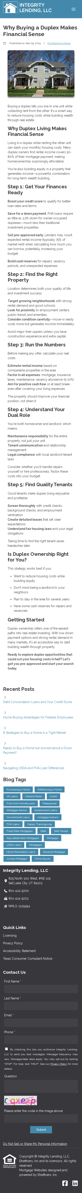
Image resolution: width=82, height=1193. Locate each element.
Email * (9, 1015)
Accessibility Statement (19, 951)
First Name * (12, 981)
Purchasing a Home (58, 43)
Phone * (9, 1032)
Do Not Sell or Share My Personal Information (35, 1144)
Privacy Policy (13, 943)
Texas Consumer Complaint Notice (27, 958)
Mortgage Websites (33, 1170)
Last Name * (12, 998)
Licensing (10, 935)
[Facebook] (65, 1183)
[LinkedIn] (75, 1183)
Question (10, 1076)
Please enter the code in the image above (33, 1111)
